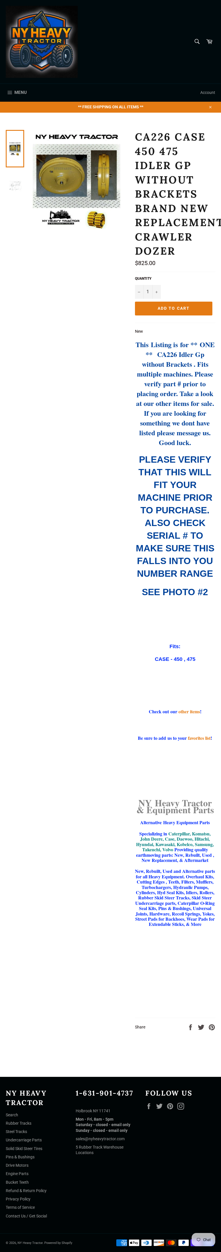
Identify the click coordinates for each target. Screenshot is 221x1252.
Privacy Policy (18, 1199)
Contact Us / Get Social (26, 1216)
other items (189, 711)
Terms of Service (20, 1207)
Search (12, 1115)
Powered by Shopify (58, 1243)
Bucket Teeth (17, 1182)
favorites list (199, 738)
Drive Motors (17, 1165)
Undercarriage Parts (24, 1140)
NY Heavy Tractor (30, 1243)
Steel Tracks (16, 1131)
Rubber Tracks (18, 1123)
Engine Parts (17, 1173)
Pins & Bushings (20, 1157)
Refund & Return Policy (26, 1190)
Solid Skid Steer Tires (24, 1148)
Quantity (143, 279)
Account (207, 92)
